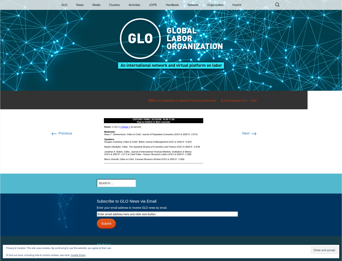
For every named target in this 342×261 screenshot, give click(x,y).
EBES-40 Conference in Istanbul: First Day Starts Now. (182, 100)
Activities (134, 5)
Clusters (114, 5)
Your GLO (104, 245)
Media (96, 5)
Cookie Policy (78, 255)
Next (249, 133)
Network (193, 5)
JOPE (153, 5)
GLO (64, 5)
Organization (215, 5)
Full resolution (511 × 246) (240, 100)
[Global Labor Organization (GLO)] (171, 40)
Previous (61, 133)
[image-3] (153, 140)
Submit (106, 223)
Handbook (172, 5)
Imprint (236, 5)
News (80, 5)
